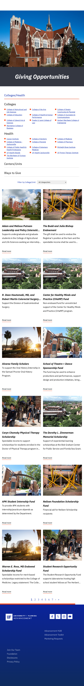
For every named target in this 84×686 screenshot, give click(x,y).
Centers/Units (13, 164)
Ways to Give (12, 173)
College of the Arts (39, 109)
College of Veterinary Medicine (40, 148)
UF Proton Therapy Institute (67, 153)
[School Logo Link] (22, 617)
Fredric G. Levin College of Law (41, 121)
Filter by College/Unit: (27, 182)
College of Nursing (39, 142)
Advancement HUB (53, 630)
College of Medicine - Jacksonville (14, 143)
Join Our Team (13, 649)
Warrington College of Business (15, 127)
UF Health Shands (13, 153)
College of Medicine (64, 139)
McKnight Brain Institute (66, 147)
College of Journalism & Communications (66, 116)
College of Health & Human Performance (42, 116)
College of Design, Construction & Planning (66, 110)
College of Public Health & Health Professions (16, 148)
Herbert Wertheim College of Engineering (68, 121)
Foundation (12, 653)
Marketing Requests (53, 638)
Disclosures (12, 657)
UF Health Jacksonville (40, 153)
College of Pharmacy (65, 142)
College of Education (14, 115)
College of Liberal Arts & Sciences (16, 121)
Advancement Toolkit (54, 634)
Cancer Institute (13, 139)
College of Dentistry (39, 139)
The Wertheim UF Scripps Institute (16, 157)
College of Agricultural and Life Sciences (17, 110)
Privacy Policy (13, 661)
